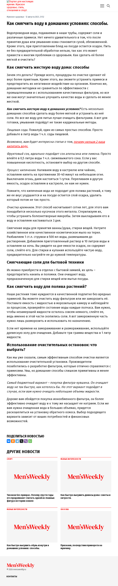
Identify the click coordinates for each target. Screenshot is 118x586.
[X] (21, 441)
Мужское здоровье (15, 17)
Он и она (65, 509)
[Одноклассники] (13, 441)
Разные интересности (71, 459)
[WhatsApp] (30, 441)
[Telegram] (17, 441)
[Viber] (26, 441)
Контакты (11, 576)
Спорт (9, 459)
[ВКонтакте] (8, 441)
